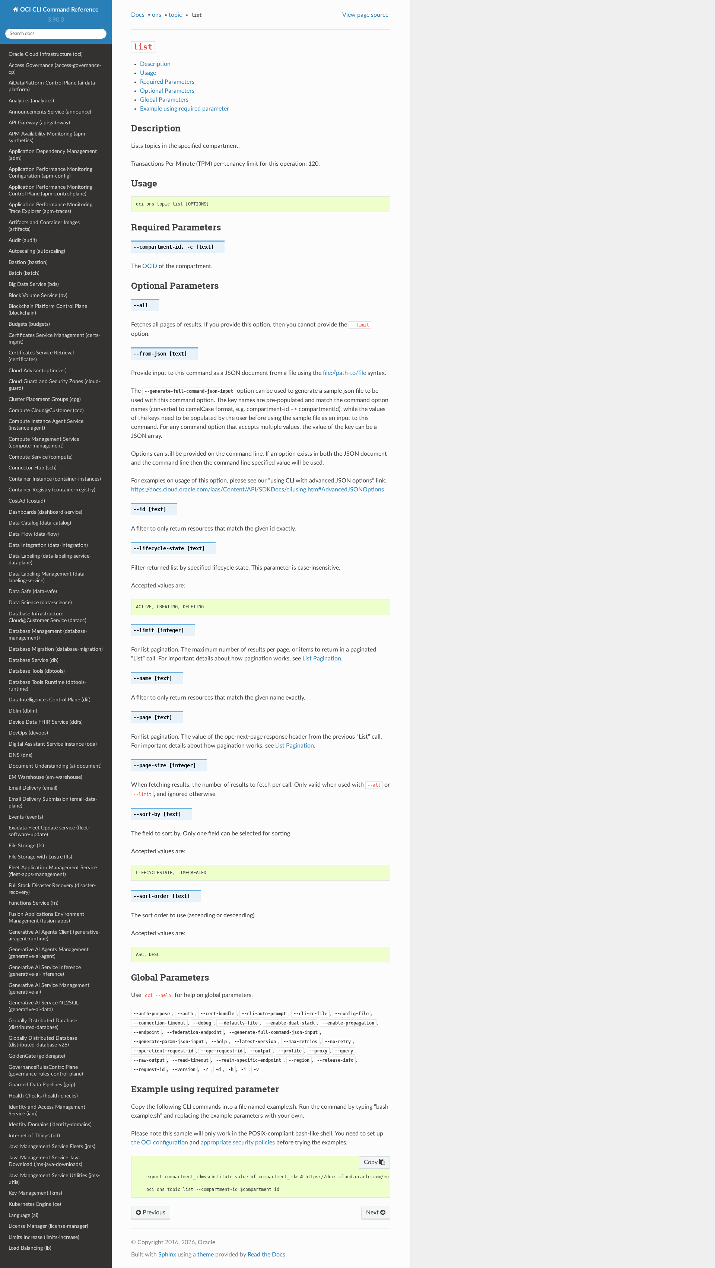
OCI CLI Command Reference (59, 10)
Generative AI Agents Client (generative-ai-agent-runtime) (54, 935)
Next (373, 1213)
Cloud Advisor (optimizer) (38, 370)
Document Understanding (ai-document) (55, 766)
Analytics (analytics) (31, 100)
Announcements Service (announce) (50, 112)
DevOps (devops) (28, 733)
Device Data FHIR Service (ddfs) (46, 722)
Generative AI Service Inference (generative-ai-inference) (45, 971)
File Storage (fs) (26, 845)
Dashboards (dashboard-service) (45, 512)
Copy (371, 1162)
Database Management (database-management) (48, 634)
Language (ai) (23, 1215)
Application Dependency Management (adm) (53, 155)
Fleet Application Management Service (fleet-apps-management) (53, 871)
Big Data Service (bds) (34, 284)
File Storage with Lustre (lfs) (40, 857)
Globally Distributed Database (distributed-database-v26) (43, 1041)
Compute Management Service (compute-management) (44, 442)
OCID (149, 266)
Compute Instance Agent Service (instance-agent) (46, 424)
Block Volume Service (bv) (38, 295)
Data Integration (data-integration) (48, 545)
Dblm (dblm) (23, 711)
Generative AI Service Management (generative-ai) (49, 988)
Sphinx (167, 1255)
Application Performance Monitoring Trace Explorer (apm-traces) (50, 208)
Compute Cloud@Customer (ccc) (46, 410)
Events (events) (26, 817)
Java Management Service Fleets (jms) (52, 1146)
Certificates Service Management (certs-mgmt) (54, 338)
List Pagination (321, 659)
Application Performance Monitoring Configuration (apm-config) (50, 172)
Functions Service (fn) (33, 903)
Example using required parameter (184, 109)
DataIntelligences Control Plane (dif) (49, 700)
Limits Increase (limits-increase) (44, 1237)
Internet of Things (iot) (34, 1135)
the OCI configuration (159, 1143)
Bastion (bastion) (28, 262)
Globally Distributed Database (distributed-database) (43, 1024)
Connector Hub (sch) (33, 468)
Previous (153, 1213)
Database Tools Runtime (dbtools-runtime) (47, 685)
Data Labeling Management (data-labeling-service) (47, 577)
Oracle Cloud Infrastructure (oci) (46, 54)
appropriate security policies (238, 1143)
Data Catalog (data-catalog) (40, 523)
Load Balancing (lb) (30, 1248)
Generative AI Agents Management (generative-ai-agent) (49, 953)
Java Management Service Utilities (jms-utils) (54, 1179)
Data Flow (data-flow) (34, 534)
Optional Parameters (167, 91)
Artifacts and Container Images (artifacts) (44, 226)
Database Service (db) (33, 660)
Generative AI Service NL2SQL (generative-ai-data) (44, 1006)
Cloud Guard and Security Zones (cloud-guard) (55, 385)
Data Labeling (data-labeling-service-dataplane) (50, 559)
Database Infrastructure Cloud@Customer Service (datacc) (47, 617)
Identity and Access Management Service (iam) (47, 1110)
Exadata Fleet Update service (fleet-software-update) (49, 831)
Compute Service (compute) (41, 457)
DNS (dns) (20, 755)
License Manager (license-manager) (48, 1226)
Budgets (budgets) (29, 324)
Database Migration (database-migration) (56, 649)
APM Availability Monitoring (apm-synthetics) (48, 137)
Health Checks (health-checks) (43, 1096)
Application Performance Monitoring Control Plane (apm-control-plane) (50, 190)
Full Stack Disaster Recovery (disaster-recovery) (52, 889)
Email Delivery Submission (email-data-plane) (53, 802)
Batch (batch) (24, 273)
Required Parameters (167, 82)
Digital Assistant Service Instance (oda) (53, 744)
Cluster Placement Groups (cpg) (45, 399)
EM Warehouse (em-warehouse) (45, 777)
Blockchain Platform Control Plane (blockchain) (48, 309)
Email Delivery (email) (33, 788)
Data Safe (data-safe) (33, 591)
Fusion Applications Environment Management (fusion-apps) (46, 917)
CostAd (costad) (27, 501)
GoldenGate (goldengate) (37, 1056)
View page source (365, 15)
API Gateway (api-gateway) (39, 122)
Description (155, 64)
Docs (137, 15)
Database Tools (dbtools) (37, 671)
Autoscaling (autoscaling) (37, 251)
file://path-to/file (344, 373)
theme (205, 1255)
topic (175, 15)
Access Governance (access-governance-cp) (55, 69)
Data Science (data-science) (40, 602)
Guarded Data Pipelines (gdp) (42, 1084)
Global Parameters (164, 100)
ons (156, 15)
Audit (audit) (23, 240)
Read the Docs (266, 1255)
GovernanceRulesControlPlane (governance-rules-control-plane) (46, 1070)
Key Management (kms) (35, 1193)
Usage (148, 73)
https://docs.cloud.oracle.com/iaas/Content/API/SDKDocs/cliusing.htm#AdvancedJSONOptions (257, 490)
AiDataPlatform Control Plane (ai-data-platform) (53, 86)
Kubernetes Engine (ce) (35, 1204)
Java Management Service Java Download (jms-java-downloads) (45, 1161)
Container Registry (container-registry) (52, 490)
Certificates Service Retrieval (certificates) (41, 356)
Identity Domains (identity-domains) (50, 1124)
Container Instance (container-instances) (55, 479)
